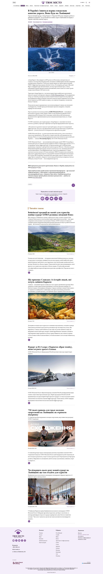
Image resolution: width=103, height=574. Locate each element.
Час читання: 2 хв (37, 22)
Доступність (81, 536)
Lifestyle (66, 5)
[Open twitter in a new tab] (60, 198)
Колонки (41, 538)
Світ (83, 5)
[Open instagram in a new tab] (56, 198)
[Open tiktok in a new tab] (47, 198)
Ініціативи (78, 5)
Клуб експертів (42, 542)
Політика (87, 5)
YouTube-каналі (37, 177)
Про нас (80, 533)
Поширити (71, 75)
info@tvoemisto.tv (16, 549)
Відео (40, 536)
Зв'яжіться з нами (82, 539)
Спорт (56, 5)
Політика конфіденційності (84, 537)
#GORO (30, 184)
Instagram (33, 167)
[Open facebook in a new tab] (42, 198)
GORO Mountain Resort (57, 95)
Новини (41, 533)
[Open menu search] (86, 2)
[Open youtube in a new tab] (51, 198)
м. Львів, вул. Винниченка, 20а (18, 551)
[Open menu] (89, 2)
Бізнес (31, 5)
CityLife (22, 5)
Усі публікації (16, 5)
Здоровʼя (61, 5)
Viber (39, 167)
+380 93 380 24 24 (16, 547)
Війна (27, 5)
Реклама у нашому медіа (83, 534)
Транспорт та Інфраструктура (41, 5)
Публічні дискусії (43, 540)
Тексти (40, 534)
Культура (72, 5)
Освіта (51, 5)
